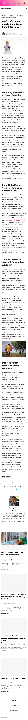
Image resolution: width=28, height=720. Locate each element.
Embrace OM (6, 9)
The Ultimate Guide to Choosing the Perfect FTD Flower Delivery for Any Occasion (13, 597)
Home (4, 15)
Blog (9, 34)
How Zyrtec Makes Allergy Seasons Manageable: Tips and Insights (13, 638)
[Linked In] (12, 511)
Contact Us (14, 708)
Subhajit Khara (11, 33)
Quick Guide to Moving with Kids (13, 678)
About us (14, 705)
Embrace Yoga (14, 710)
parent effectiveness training (17, 220)
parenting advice (15, 303)
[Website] (15, 511)
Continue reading (5, 569)
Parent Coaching (6, 476)
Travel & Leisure (16, 559)
